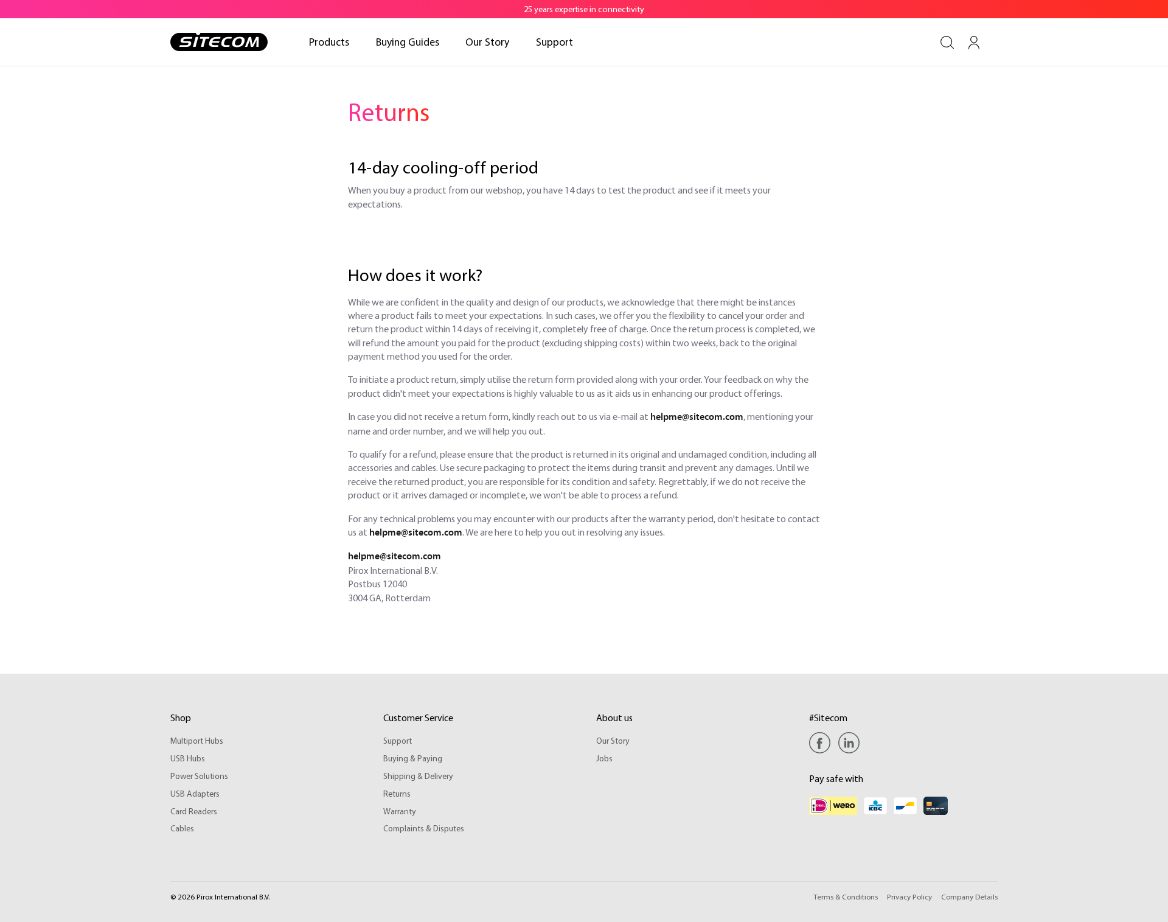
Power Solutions (199, 775)
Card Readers (193, 811)
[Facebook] (822, 742)
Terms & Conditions (845, 896)
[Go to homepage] (219, 42)
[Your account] (974, 42)
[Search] (947, 42)
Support (397, 740)
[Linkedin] (849, 742)
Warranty (399, 811)
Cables (182, 828)
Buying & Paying (412, 758)
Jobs (604, 758)
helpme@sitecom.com (696, 416)
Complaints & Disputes (423, 828)
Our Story (613, 740)
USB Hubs (187, 758)
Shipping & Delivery (418, 775)
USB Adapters (195, 793)
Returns (397, 793)
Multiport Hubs (196, 740)
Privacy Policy (909, 896)
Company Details (969, 896)
